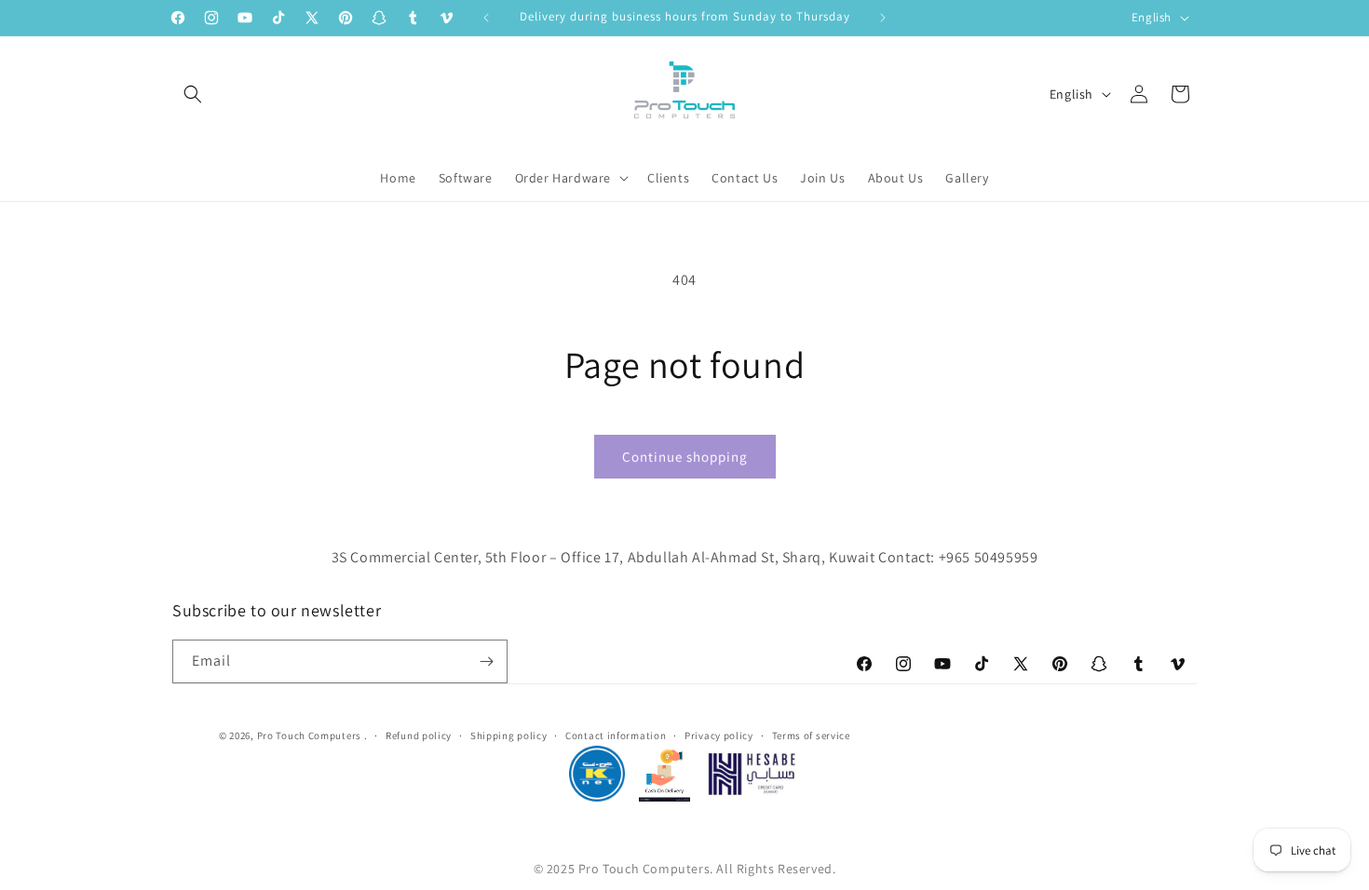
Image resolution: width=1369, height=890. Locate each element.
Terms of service (811, 735)
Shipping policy (509, 735)
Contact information (615, 735)
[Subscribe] (486, 661)
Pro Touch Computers (309, 735)
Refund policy (419, 735)
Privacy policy (718, 735)
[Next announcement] (882, 17)
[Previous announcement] (486, 17)
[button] (192, 94)
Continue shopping (685, 456)
